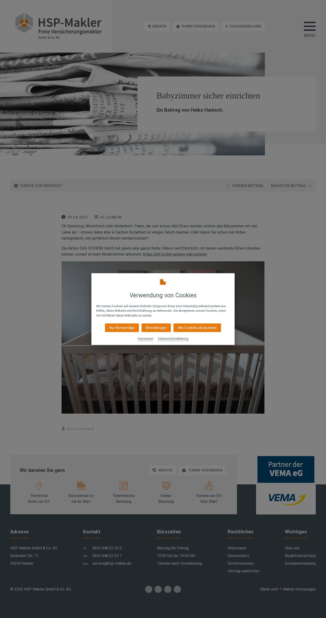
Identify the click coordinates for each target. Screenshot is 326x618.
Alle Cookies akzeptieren (197, 328)
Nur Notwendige (122, 328)
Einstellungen (156, 328)
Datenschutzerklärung (173, 338)
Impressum (145, 338)
